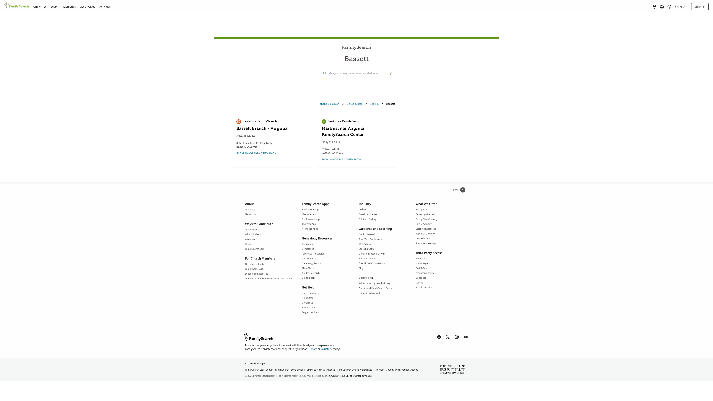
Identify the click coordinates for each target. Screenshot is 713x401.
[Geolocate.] (390, 73)
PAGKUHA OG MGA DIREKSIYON (256, 153)
